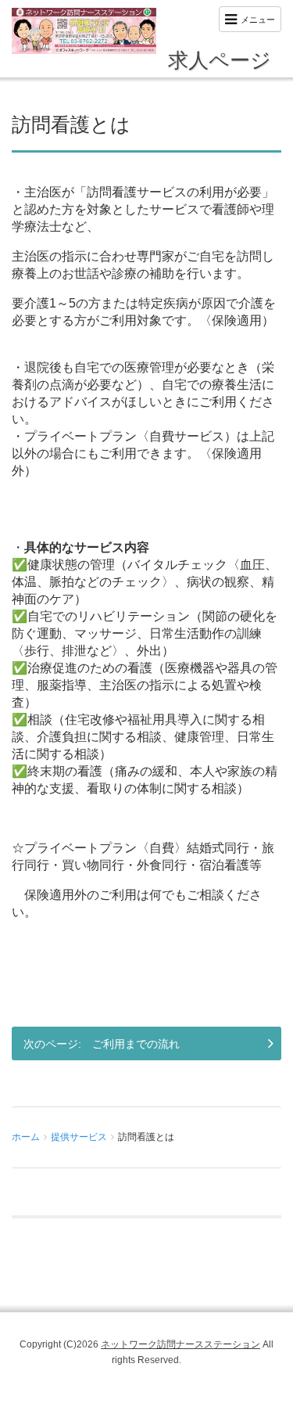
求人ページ (219, 60)
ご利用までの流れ (136, 1044)
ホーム (26, 1137)
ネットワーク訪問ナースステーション (180, 1344)
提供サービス (79, 1137)
